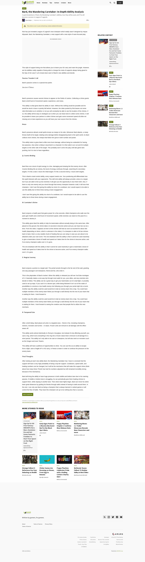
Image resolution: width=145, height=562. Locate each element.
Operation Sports (104, 542)
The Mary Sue (119, 542)
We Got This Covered (103, 539)
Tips (51, 3)
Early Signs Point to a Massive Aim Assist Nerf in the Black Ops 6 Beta (46, 427)
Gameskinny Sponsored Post (28, 446)
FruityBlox (106, 544)
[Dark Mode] (114, 2)
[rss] (104, 517)
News (38, 3)
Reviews (44, 3)
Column (63, 3)
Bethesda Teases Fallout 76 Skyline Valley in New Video (81, 470)
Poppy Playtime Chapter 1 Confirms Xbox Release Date (64, 426)
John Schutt (42, 433)
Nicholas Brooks (26, 475)
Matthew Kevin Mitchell (80, 475)
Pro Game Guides (82, 537)
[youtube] (121, 517)
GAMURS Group (119, 551)
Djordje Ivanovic (43, 477)
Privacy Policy (48, 524)
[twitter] (113, 517)
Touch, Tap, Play (82, 544)
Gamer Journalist (82, 542)
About (23, 524)
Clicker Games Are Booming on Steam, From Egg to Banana (46, 471)
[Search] (110, 2)
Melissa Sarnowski (62, 430)
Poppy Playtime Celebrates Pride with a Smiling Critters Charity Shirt (63, 472)
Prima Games (83, 539)
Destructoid (120, 539)
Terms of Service (38, 524)
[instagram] (108, 517)
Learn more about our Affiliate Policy (30, 402)
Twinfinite (93, 537)
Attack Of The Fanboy (117, 537)
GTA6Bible (84, 546)
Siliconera (93, 539)
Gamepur (106, 537)
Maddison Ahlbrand (79, 435)
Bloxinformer (119, 544)
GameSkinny (92, 542)
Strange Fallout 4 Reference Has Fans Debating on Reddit (29, 470)
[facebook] (117, 517)
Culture (56, 3)
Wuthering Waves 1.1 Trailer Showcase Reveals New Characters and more (81, 428)
